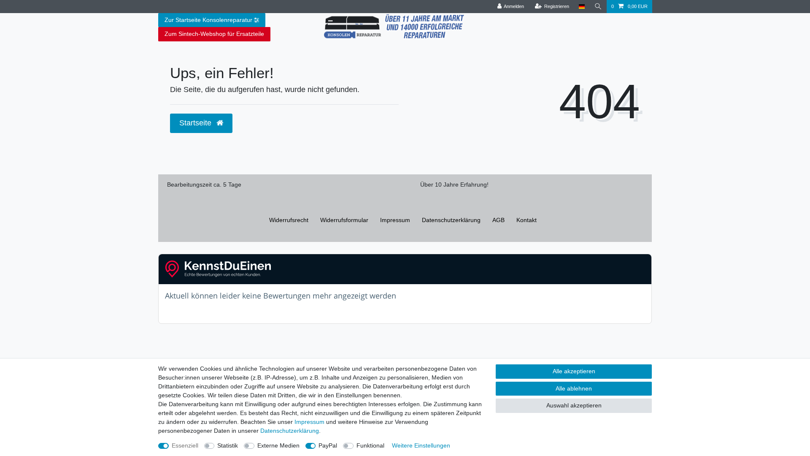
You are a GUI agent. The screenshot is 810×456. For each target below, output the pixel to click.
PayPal (328, 445)
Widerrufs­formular (344, 220)
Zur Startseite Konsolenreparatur (208, 19)
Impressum (395, 220)
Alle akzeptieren (574, 371)
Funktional (370, 445)
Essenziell (185, 445)
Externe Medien (278, 445)
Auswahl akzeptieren (574, 405)
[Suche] (598, 6)
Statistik (227, 445)
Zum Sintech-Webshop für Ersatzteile (214, 33)
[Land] (581, 6)
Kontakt (526, 220)
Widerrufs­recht (288, 220)
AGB (498, 220)
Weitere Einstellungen (421, 445)
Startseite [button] (196, 123)
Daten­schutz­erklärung (451, 220)
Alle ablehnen (574, 388)
